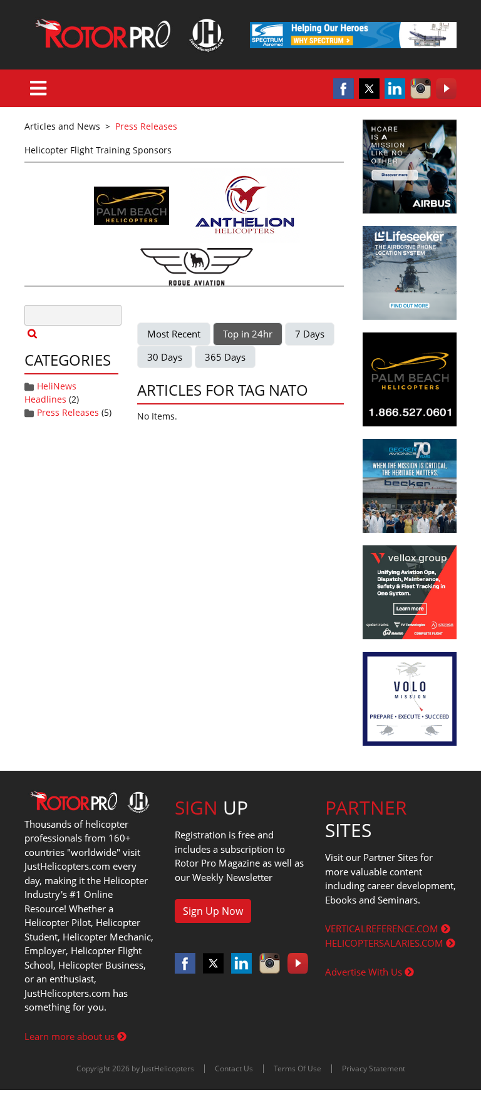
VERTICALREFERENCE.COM (383, 928)
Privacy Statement (373, 1068)
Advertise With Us (365, 971)
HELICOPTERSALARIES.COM (385, 943)
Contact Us (234, 1068)
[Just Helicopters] (127, 34)
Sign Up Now (213, 911)
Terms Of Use (297, 1068)
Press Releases (68, 412)
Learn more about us (70, 1036)
